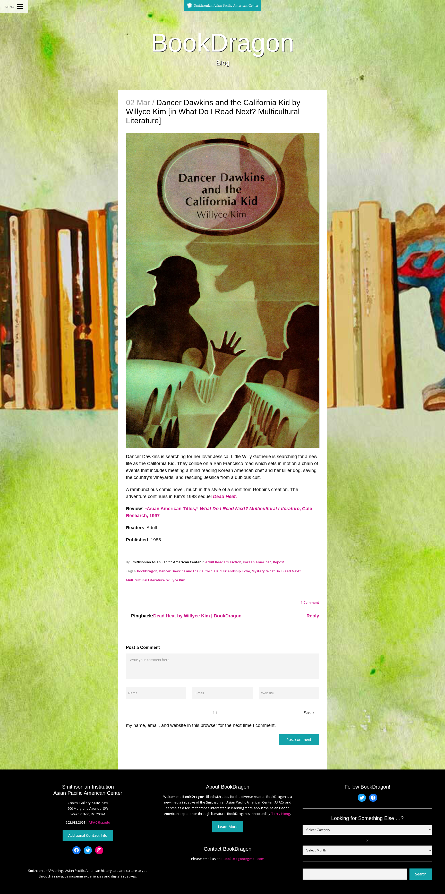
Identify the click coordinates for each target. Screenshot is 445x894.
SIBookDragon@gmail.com (242, 858)
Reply (312, 615)
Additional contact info (87, 835)
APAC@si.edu (99, 822)
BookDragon (222, 42)
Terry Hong (280, 813)
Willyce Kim (175, 580)
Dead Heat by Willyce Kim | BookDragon (197, 615)
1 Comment (310, 602)
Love (246, 571)
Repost (278, 562)
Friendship (232, 571)
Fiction (235, 562)
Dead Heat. (225, 496)
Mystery (258, 571)
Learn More (227, 826)
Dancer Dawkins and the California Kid (190, 571)
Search (420, 874)
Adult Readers (217, 562)
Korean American (257, 562)
